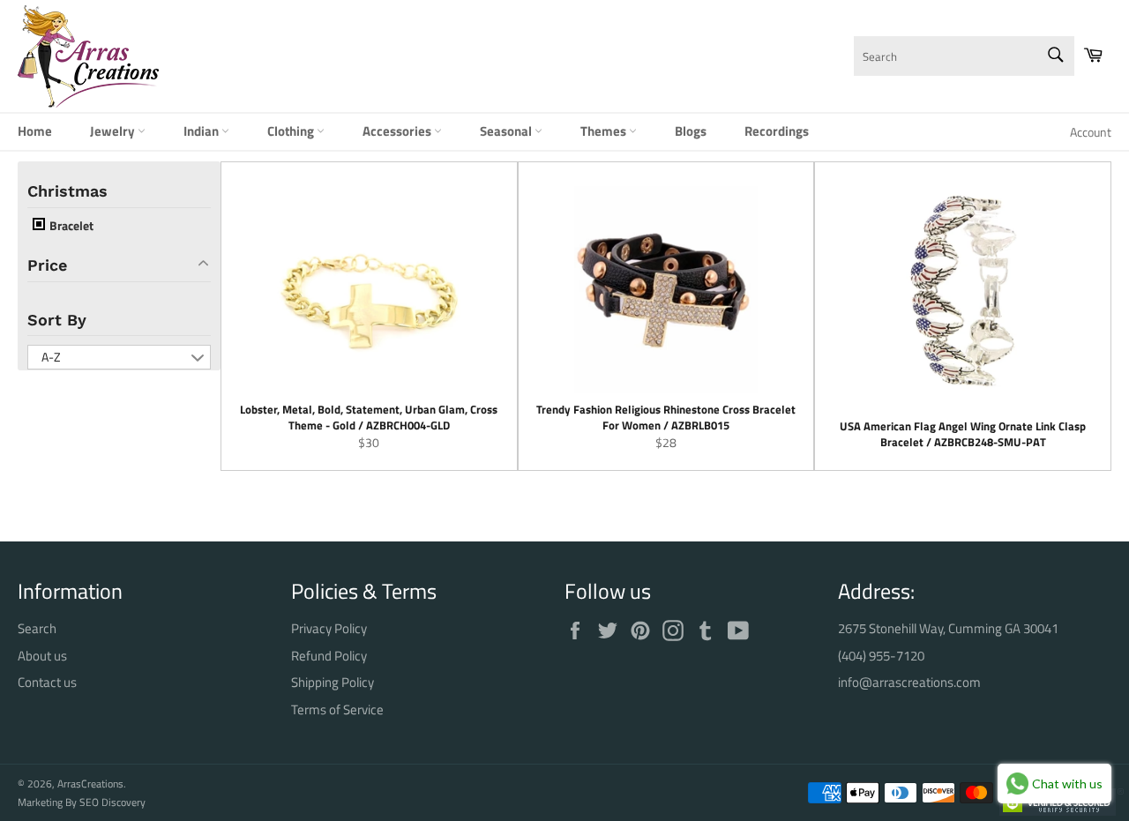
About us (42, 656)
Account (1090, 132)
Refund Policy (329, 656)
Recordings (776, 131)
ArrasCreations (90, 783)
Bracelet (70, 226)
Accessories (398, 131)
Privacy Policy (329, 628)
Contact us (47, 682)
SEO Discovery (112, 802)
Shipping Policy (332, 682)
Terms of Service (337, 709)
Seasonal (507, 131)
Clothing (292, 131)
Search (37, 628)
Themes (604, 131)
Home (35, 131)
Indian (202, 131)
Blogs (691, 131)
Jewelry (114, 131)
